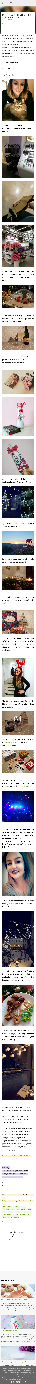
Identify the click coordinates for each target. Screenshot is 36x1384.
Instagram (5, 1201)
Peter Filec (12, 1232)
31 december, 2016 (22, 1232)
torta (10, 1217)
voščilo (16, 1217)
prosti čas (26, 1212)
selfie (16, 1214)
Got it (24, 1382)
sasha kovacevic (8, 1214)
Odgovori (12, 1239)
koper (12, 1209)
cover (9, 1206)
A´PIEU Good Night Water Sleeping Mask (13, 1362)
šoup (4, 1217)
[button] (3, 23)
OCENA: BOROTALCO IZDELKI (10, 1331)
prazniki (11, 1212)
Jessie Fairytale (10, 3)
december (6, 1209)
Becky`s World (11, 742)
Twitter (19, 1201)
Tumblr (25, 1201)
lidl (18, 1209)
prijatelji (18, 1212)
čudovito (16, 1206)
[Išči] (33, 3)
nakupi (29, 1209)
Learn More (15, 1382)
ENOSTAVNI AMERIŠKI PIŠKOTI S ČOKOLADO (15, 1299)
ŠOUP (11, 650)
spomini (22, 1214)
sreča (28, 1214)
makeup (23, 1209)
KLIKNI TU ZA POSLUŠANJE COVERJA (17, 1156)
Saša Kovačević (26, 786)
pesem (5, 1212)
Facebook (13, 1201)
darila (23, 1206)
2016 (4, 1206)
